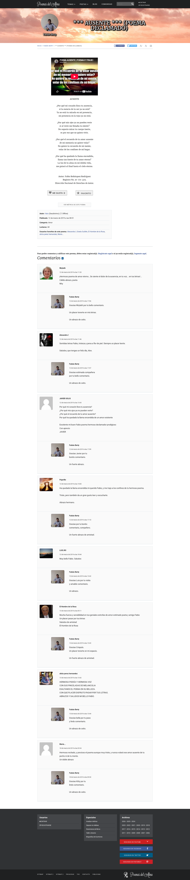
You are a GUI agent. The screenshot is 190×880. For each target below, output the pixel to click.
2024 (133, 821)
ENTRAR (143, 2)
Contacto (86, 874)
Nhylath (62, 268)
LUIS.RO (62, 550)
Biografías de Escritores (94, 837)
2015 (133, 829)
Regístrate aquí (105, 253)
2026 (123, 821)
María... (61, 234)
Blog (95, 4)
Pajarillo (62, 480)
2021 (133, 825)
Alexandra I (71, 232)
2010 (128, 833)
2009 (133, 833)
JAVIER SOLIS (65, 398)
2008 (138, 833)
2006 (148, 833)
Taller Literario (91, 833)
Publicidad (96, 874)
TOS (78, 874)
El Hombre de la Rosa (96, 232)
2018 (148, 825)
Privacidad (70, 874)
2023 (123, 825)
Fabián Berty (48, 46)
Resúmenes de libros (93, 829)
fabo (47, 214)
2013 (143, 829)
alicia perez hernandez (48, 234)
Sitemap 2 (49, 874)
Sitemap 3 (59, 874)
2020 (138, 825)
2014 (138, 829)
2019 (143, 825)
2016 (128, 829)
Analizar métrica (91, 821)
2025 (128, 821)
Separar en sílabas (92, 825)
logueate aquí (140, 253)
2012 (148, 829)
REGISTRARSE (145, 5)
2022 (128, 825)
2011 (123, 833)
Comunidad (107, 4)
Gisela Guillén (82, 232)
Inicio (39, 46)
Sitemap (40, 874)
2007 (143, 833)
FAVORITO (85, 193)
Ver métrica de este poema (74, 204)
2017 (123, 829)
